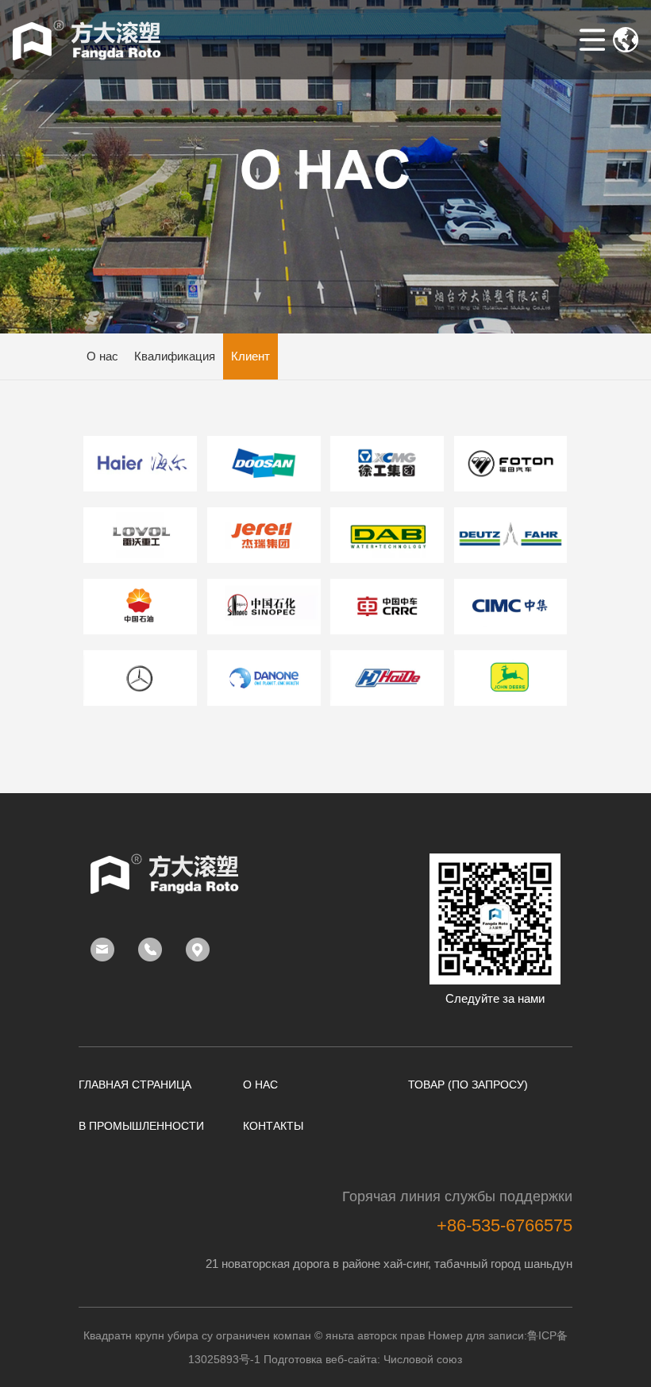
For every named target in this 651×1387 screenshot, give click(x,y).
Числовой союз (422, 1359)
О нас (102, 356)
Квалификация (174, 356)
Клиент (250, 356)
